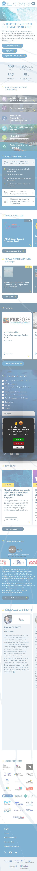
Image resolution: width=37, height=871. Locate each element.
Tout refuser (18, 443)
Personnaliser (18, 447)
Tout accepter (18, 439)
